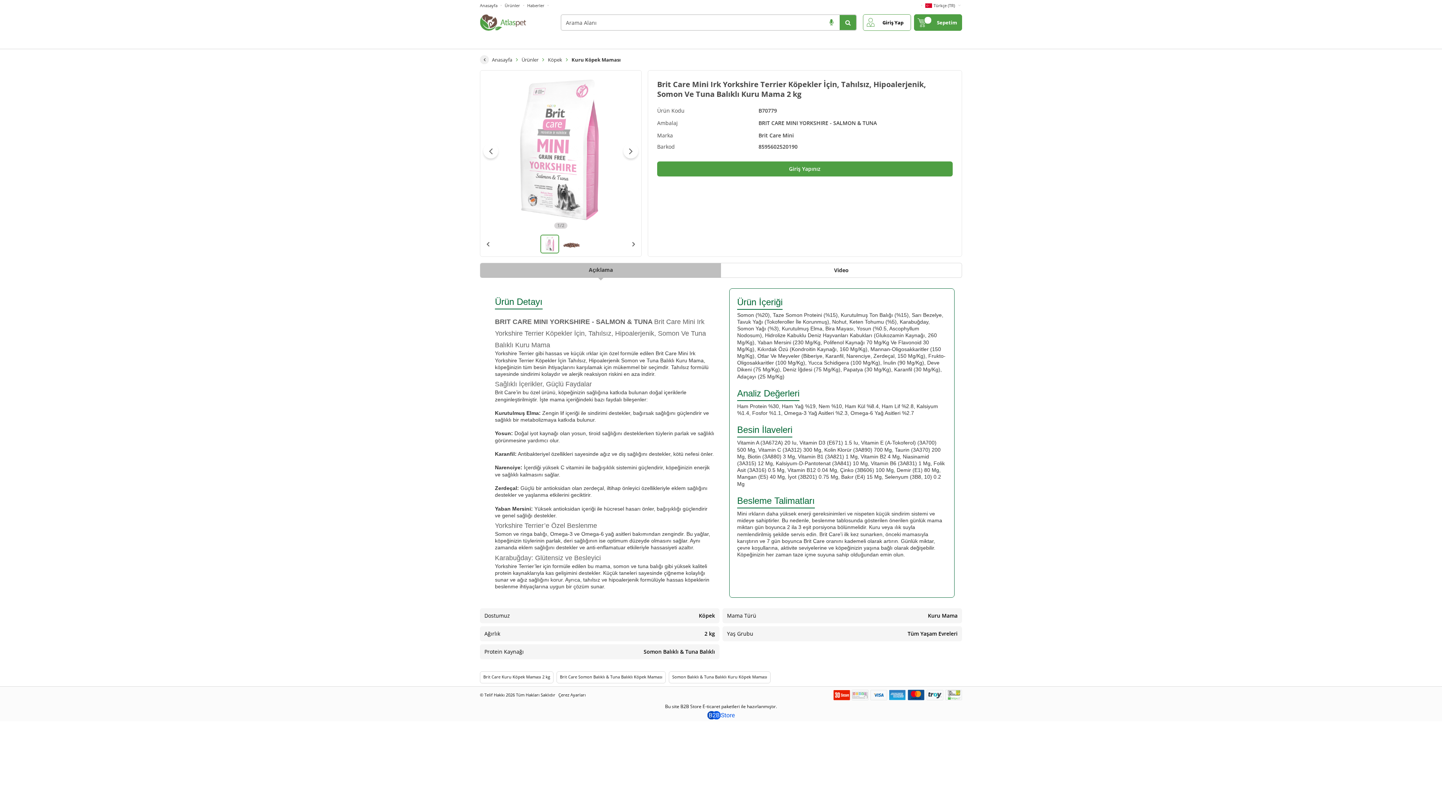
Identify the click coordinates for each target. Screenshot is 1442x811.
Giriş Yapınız (805, 168)
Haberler (536, 5)
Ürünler (512, 5)
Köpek (555, 59)
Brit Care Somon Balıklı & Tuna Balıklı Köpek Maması (611, 677)
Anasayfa (489, 5)
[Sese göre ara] (831, 22)
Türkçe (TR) (944, 5)
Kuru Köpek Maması (596, 59)
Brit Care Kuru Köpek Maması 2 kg (516, 677)
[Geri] (484, 59)
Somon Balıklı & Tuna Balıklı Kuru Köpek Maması (719, 677)
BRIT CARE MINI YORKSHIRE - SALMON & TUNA (818, 123)
